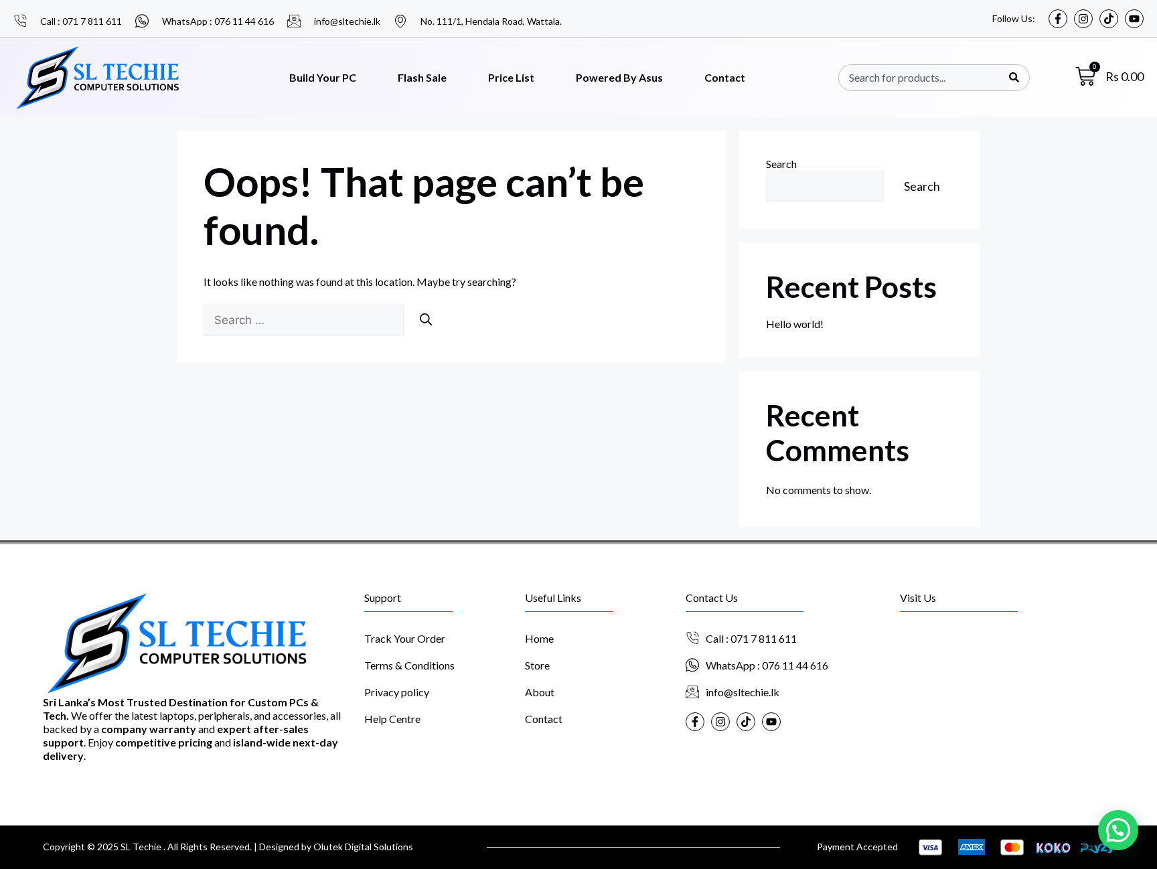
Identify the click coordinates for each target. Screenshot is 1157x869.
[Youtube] (1134, 18)
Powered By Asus (619, 77)
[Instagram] (1083, 18)
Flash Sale (422, 77)
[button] (1118, 830)
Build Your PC (322, 77)
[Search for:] (305, 319)
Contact (724, 77)
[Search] (1014, 77)
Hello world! (795, 323)
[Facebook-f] (1058, 18)
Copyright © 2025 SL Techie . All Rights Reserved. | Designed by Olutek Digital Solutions (228, 846)
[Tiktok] (1108, 18)
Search (781, 163)
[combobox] (929, 77)
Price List (511, 77)
